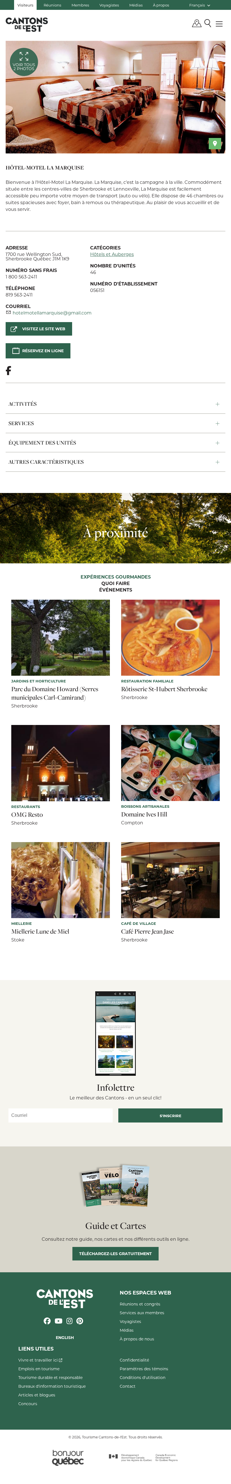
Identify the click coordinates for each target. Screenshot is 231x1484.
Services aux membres (142, 1312)
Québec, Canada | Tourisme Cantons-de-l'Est (27, 24)
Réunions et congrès (140, 1304)
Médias (136, 5)
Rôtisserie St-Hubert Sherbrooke (164, 689)
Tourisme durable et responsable (50, 1377)
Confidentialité (134, 1360)
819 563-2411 (19, 295)
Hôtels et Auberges (112, 254)
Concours (27, 1403)
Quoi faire (115, 583)
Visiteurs (25, 5)
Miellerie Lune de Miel (40, 931)
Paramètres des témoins (144, 1368)
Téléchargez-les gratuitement (115, 1253)
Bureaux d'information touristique (52, 1386)
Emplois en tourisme (38, 1368)
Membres (80, 5)
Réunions (52, 5)
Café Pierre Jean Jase (147, 931)
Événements (115, 590)
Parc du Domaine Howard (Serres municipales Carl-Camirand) (54, 693)
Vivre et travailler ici (38, 1360)
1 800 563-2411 (21, 277)
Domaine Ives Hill (144, 814)
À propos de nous (137, 1339)
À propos (161, 5)
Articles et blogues (36, 1395)
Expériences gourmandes (116, 577)
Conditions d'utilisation (142, 1377)
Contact (128, 1386)
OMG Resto (27, 814)
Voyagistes (109, 5)
